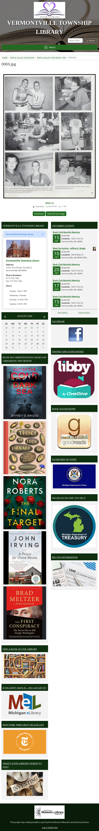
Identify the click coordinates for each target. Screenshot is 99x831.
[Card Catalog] (24, 666)
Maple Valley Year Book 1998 (51, 57)
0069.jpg (49, 202)
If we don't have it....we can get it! (24, 688)
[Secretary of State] (74, 476)
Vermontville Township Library (19, 234)
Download (39, 213)
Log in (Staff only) (50, 827)
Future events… (84, 312)
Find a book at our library (20, 649)
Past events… (63, 312)
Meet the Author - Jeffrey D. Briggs (69, 248)
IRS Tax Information (65, 557)
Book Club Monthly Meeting (66, 232)
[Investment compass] (24, 784)
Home (5, 57)
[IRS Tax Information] (74, 574)
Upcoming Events (63, 226)
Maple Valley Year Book (22, 57)
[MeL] (24, 704)
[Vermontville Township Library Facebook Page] (75, 334)
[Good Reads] (74, 432)
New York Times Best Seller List (23, 725)
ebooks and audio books (68, 351)
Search (92, 40)
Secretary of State (64, 459)
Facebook (58, 321)
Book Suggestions (63, 409)
